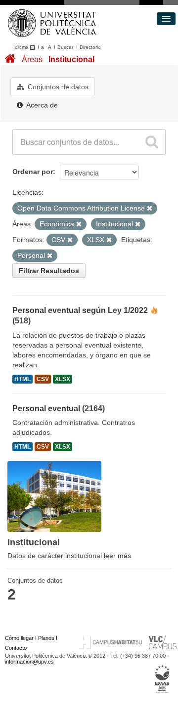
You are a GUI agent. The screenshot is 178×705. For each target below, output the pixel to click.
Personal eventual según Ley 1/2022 (80, 310)
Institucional (71, 59)
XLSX (62, 379)
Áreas (32, 59)
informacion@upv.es (29, 662)
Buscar (65, 47)
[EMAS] (162, 679)
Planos (46, 638)
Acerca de (41, 105)
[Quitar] (149, 209)
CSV (43, 379)
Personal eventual (46, 408)
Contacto (16, 648)
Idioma (21, 47)
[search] (151, 142)
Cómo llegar (19, 638)
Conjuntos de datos (57, 87)
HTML (22, 379)
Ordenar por (32, 172)
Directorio (90, 47)
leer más (117, 556)
